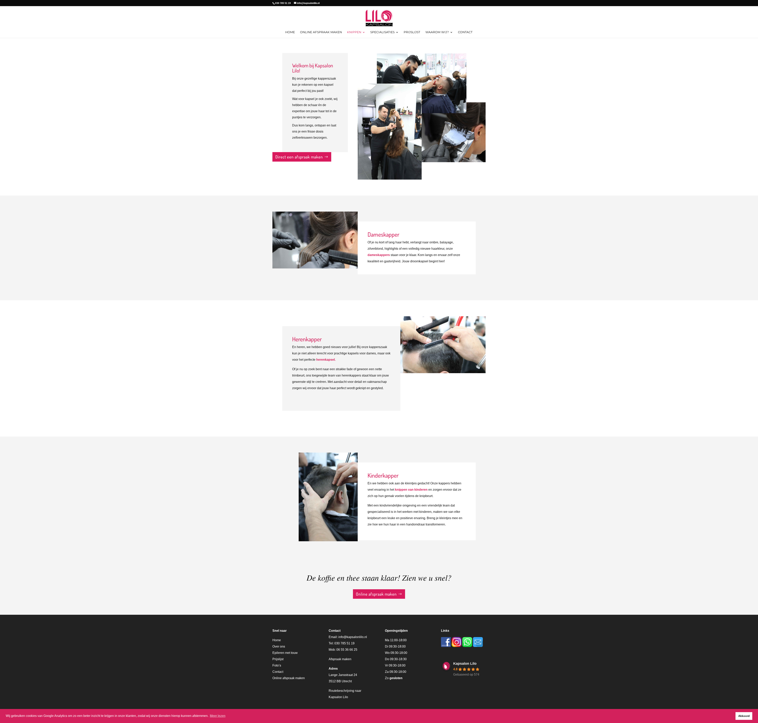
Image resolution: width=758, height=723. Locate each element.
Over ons (278, 646)
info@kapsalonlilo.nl (352, 637)
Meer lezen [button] (217, 715)
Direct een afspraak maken (299, 156)
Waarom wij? (437, 32)
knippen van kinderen (411, 489)
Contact (465, 32)
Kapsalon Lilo (465, 664)
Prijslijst (412, 32)
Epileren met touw (285, 652)
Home (290, 32)
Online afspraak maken (321, 32)
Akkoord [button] (744, 715)
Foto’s (276, 665)
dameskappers (379, 255)
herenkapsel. (326, 359)
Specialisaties (382, 32)
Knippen (354, 32)
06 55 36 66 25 (346, 649)
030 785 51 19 (344, 643)
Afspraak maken (340, 659)
